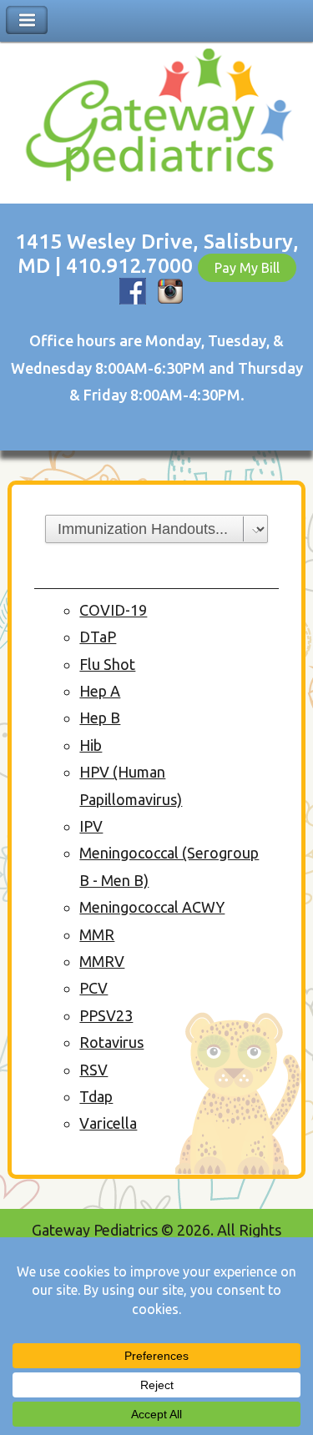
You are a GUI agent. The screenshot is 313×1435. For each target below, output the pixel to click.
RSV (93, 1069)
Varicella (108, 1123)
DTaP (97, 636)
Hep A (99, 690)
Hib (90, 745)
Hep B (99, 717)
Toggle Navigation (27, 20)
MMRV (101, 961)
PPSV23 (106, 1015)
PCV (93, 987)
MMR (96, 934)
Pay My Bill (247, 267)
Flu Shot (107, 664)
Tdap (96, 1096)
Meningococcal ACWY (152, 907)
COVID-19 (113, 610)
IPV (91, 826)
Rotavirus (111, 1042)
